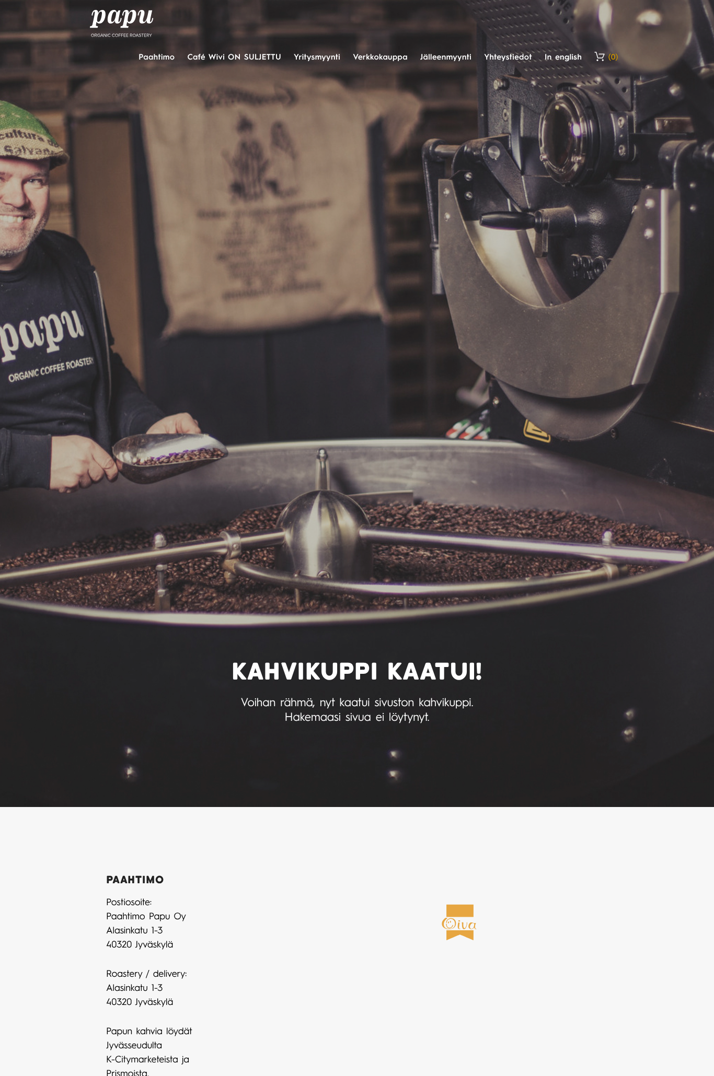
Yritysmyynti (317, 56)
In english (563, 56)
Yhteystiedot (508, 56)
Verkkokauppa (380, 56)
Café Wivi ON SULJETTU (234, 56)
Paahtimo (157, 56)
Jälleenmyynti (445, 56)
